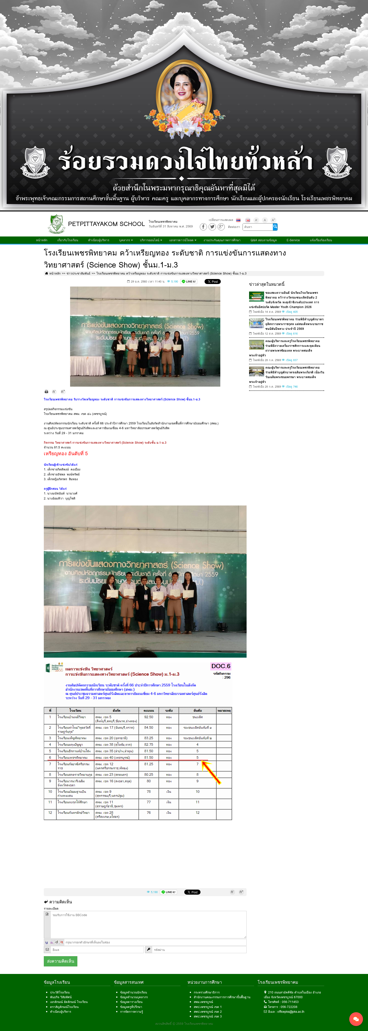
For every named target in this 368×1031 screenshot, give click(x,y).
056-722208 (289, 1006)
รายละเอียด (51, 908)
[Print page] (46, 392)
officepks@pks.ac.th (290, 1011)
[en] (248, 220)
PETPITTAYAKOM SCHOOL (106, 224)
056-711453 (290, 1001)
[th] (238, 220)
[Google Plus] (221, 226)
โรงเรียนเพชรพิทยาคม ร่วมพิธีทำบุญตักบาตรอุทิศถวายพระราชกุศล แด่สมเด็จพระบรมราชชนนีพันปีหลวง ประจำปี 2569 (294, 324)
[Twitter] (212, 226)
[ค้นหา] (275, 227)
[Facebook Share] (203, 226)
